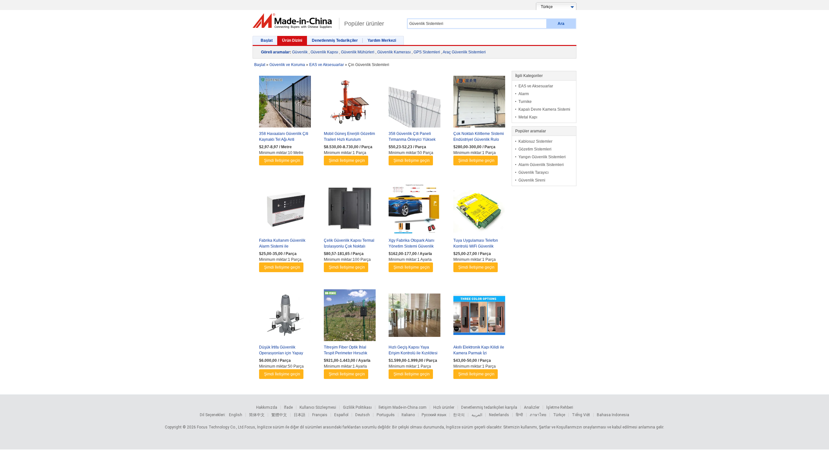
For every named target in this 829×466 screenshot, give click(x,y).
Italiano (408, 415)
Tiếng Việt (581, 415)
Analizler (531, 407)
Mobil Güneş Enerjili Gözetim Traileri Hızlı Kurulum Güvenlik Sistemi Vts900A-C (349, 139)
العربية (476, 415)
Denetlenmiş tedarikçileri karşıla (489, 407)
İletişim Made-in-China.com (402, 407)
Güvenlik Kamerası (394, 52)
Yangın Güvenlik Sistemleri (542, 157)
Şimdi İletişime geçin (282, 160)
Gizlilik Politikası (357, 407)
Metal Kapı (527, 117)
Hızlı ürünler (443, 407)
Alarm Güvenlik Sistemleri (541, 164)
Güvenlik (300, 52)
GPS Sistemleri (427, 52)
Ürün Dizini (292, 40)
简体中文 (257, 415)
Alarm (523, 94)
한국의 (459, 415)
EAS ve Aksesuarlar (535, 86)
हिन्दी (519, 415)
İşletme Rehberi (559, 407)
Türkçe (559, 415)
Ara (561, 23)
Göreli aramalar (275, 52)
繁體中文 (279, 415)
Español (341, 415)
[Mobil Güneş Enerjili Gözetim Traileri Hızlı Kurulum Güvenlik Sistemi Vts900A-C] (350, 103)
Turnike (525, 101)
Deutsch (362, 415)
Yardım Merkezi (382, 40)
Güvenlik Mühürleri (357, 52)
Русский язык (434, 415)
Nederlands (499, 415)
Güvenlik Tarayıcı (533, 172)
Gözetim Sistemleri (534, 149)
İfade (288, 407)
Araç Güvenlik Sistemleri (464, 52)
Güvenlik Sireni (531, 180)
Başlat (267, 40)
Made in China (294, 20)
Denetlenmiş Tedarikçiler (335, 40)
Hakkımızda (266, 407)
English (235, 415)
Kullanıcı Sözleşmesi (318, 407)
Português (386, 415)
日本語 (299, 415)
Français (319, 415)
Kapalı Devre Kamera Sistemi (544, 109)
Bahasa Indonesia (613, 415)
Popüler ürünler (364, 23)
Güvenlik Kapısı (324, 52)
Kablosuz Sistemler (535, 141)
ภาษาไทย (538, 415)
